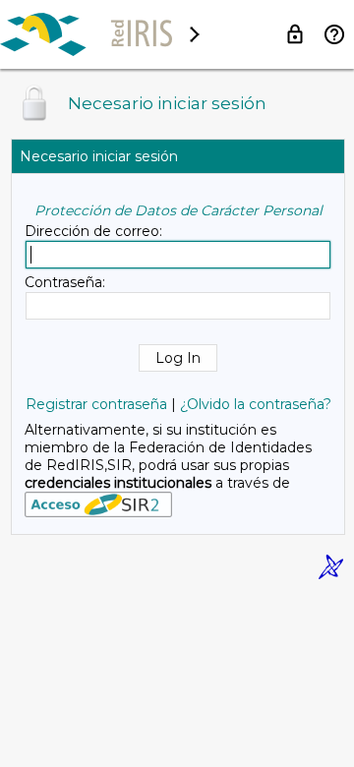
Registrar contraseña (96, 404)
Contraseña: (65, 282)
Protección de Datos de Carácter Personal (178, 210)
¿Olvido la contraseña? (255, 404)
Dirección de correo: (93, 231)
